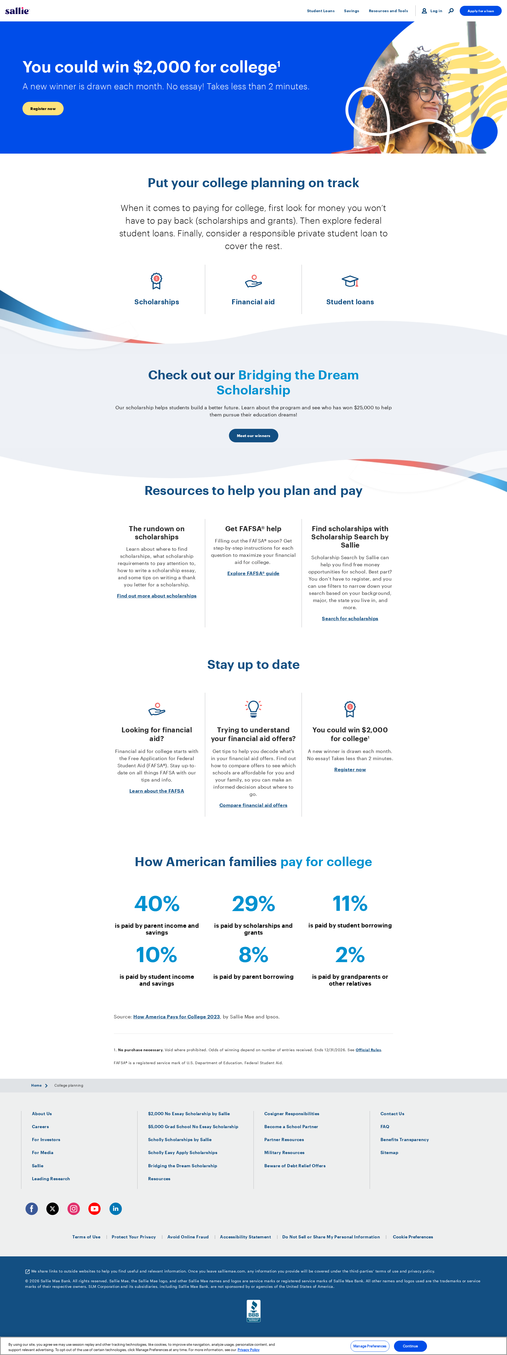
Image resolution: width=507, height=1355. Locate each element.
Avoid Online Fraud (188, 1236)
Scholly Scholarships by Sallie (180, 1139)
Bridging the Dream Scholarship (182, 1165)
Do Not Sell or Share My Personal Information (331, 1236)
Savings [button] (351, 10)
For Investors (46, 1139)
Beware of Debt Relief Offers (295, 1165)
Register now (350, 769)
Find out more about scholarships (157, 596)
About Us (42, 1113)
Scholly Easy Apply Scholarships (182, 1152)
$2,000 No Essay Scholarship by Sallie (189, 1113)
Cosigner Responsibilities (292, 1113)
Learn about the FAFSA (156, 791)
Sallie (38, 1165)
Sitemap (389, 1152)
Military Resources (284, 1152)
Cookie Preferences (413, 1236)
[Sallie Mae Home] (17, 10)
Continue (410, 1346)
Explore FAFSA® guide (253, 573)
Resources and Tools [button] (388, 10)
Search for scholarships (350, 618)
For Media (43, 1152)
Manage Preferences (369, 1346)
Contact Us (392, 1113)
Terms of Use (86, 1236)
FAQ (385, 1126)
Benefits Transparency (405, 1139)
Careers (40, 1126)
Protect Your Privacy (134, 1236)
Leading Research (51, 1178)
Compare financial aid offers (253, 805)
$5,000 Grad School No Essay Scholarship (193, 1126)
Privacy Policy (249, 1349)
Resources (159, 1178)
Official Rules (368, 1050)
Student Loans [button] (321, 10)
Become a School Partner (291, 1126)
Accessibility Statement (245, 1236)
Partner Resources (284, 1139)
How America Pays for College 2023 (176, 1016)
